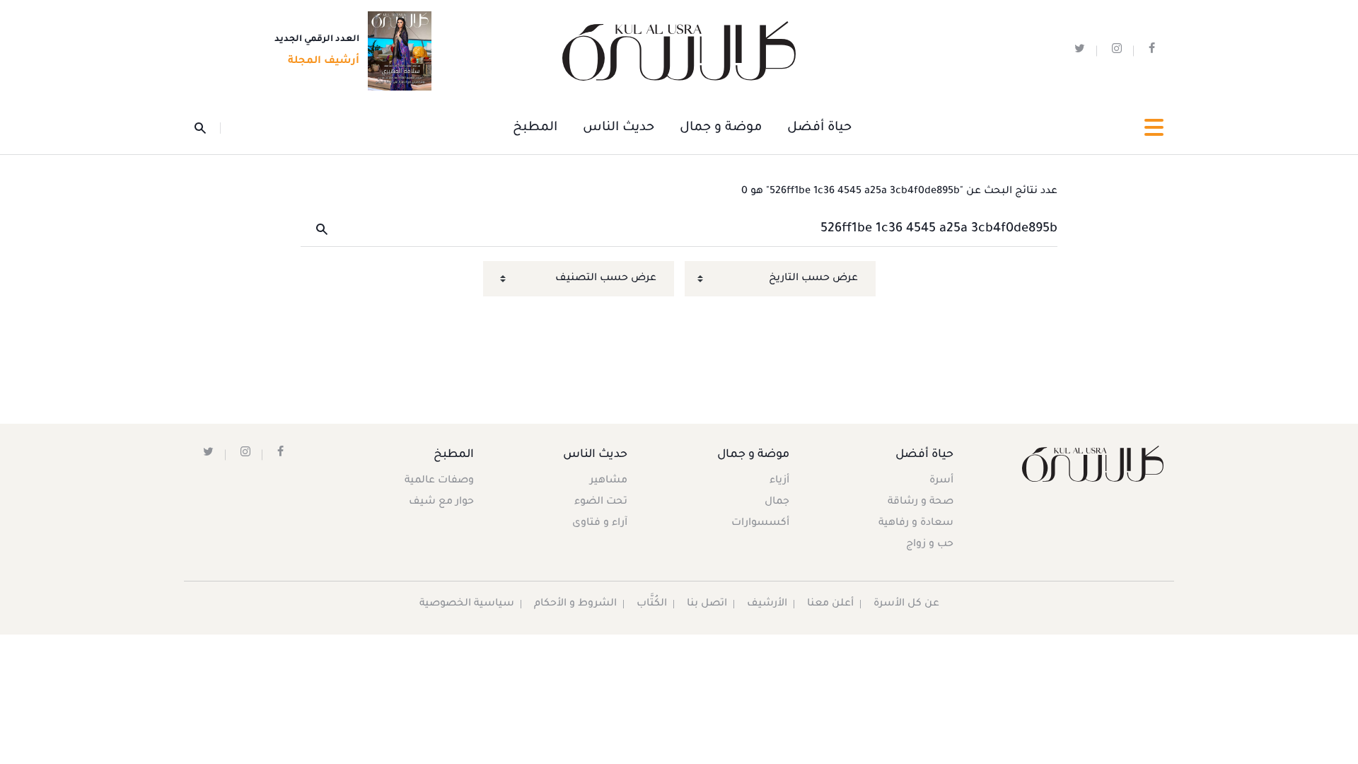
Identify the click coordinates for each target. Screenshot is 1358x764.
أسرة (941, 481)
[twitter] (1079, 51)
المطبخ (535, 128)
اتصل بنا (707, 604)
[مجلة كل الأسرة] (1091, 464)
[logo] (679, 51)
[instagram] (1116, 51)
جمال (777, 502)
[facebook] (1151, 51)
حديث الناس (618, 128)
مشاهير (608, 481)
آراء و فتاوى (599, 523)
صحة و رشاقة (920, 502)
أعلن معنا (830, 604)
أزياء (779, 481)
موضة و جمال (721, 128)
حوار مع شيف (441, 502)
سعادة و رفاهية (915, 523)
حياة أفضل (819, 128)
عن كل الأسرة (906, 604)
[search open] (208, 128)
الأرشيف (767, 604)
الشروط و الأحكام (575, 604)
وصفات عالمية (439, 481)
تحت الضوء (600, 502)
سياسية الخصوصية (466, 604)
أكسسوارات (760, 523)
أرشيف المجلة (323, 61)
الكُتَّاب (652, 604)
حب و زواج (929, 544)
